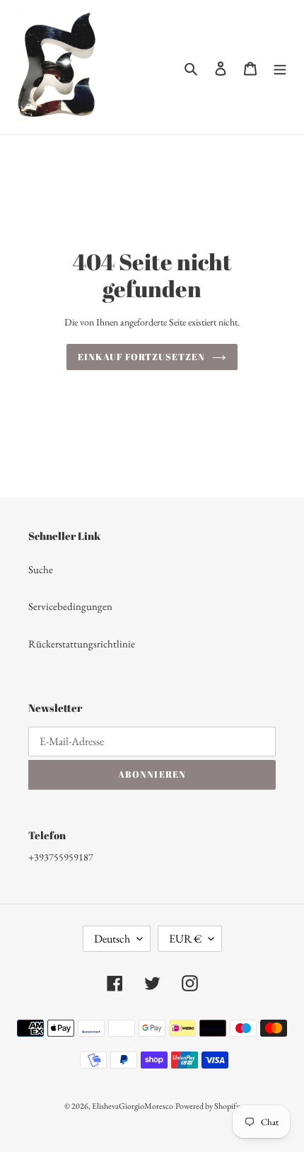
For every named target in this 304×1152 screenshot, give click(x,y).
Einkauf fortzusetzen (142, 356)
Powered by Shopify (207, 1106)
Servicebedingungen (70, 606)
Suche (40, 569)
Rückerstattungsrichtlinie (81, 643)
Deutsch (112, 938)
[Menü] (280, 67)
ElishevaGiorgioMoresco (132, 1106)
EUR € (185, 938)
